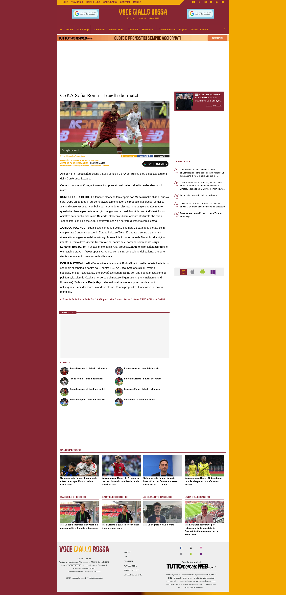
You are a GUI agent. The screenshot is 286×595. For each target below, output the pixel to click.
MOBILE (137, 2)
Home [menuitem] (69, 29)
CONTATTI (125, 2)
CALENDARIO (110, 2)
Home (65, 2)
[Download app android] (217, 2)
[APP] (184, 271)
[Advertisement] (199, 407)
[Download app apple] (211, 2)
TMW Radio (77, 2)
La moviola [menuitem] (99, 29)
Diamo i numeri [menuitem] (199, 29)
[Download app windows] (223, 2)
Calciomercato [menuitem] (167, 29)
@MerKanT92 (98, 163)
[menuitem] (61, 29)
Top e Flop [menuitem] (83, 29)
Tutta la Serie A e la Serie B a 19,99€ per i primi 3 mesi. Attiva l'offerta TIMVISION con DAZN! (114, 299)
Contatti (128, 561)
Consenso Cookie (133, 575)
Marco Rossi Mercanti (74, 163)
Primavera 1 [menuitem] (148, 29)
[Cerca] (224, 29)
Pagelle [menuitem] (183, 29)
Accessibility (130, 566)
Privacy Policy (131, 570)
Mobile (127, 552)
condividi (144, 156)
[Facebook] (193, 2)
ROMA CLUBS (93, 2)
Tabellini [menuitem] (133, 29)
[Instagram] (205, 2)
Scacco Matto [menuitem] (116, 29)
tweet (160, 156)
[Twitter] (199, 2)
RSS (125, 557)
